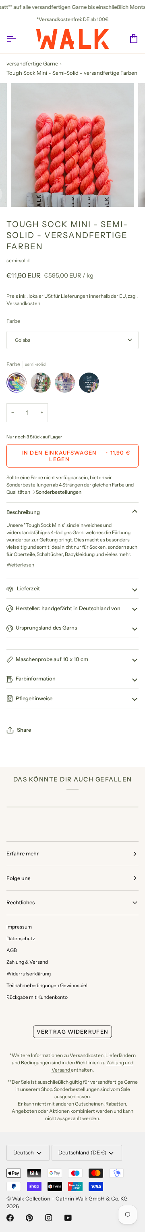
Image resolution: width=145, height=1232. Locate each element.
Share (24, 730)
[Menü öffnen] (18, 39)
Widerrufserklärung (28, 974)
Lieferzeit (28, 588)
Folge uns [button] (18, 878)
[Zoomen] (26, 192)
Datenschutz (20, 938)
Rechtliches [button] (20, 902)
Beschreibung (23, 512)
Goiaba (22, 340)
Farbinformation (36, 678)
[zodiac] (89, 385)
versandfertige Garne (32, 63)
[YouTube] (68, 1217)
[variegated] (43, 385)
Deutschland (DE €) (82, 1152)
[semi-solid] (18, 385)
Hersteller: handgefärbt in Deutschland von (68, 608)
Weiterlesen (20, 565)
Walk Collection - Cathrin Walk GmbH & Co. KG (70, 1198)
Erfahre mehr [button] (22, 853)
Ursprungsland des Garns (46, 627)
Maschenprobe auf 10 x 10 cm (52, 659)
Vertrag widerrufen (72, 1031)
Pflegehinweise (34, 698)
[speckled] (67, 385)
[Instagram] (48, 1217)
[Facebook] (10, 1217)
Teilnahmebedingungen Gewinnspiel (46, 985)
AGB (11, 950)
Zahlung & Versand (27, 962)
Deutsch (23, 1152)
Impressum (19, 927)
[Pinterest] (29, 1217)
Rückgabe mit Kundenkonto (37, 997)
